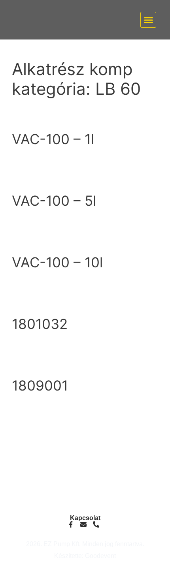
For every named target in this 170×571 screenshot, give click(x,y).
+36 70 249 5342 (85, 478)
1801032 (40, 324)
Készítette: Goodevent (85, 555)
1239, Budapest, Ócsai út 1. (85, 501)
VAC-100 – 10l (57, 262)
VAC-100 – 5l (54, 200)
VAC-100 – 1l (53, 139)
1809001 (40, 385)
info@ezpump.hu (85, 471)
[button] (148, 20)
